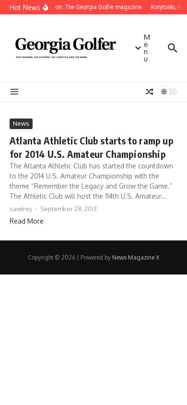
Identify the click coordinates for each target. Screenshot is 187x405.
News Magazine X (135, 257)
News (21, 123)
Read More (27, 221)
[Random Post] (149, 91)
